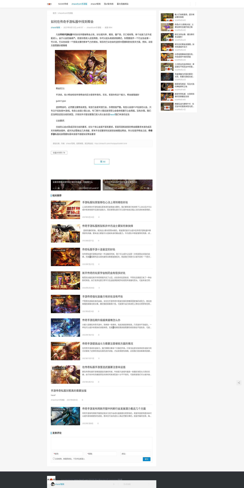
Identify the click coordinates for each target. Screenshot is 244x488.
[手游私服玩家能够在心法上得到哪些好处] (65, 210)
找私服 (120, 480)
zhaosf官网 (96, 4)
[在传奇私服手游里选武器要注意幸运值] (65, 374)
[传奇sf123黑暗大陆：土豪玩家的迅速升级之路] (167, 24)
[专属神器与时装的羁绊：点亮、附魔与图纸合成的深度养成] (167, 74)
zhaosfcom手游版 (79, 4)
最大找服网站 (122, 4)
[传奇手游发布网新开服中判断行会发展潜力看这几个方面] (65, 416)
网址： (124, 454)
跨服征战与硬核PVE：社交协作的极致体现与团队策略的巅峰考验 (184, 106)
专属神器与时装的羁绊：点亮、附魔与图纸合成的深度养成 (184, 76)
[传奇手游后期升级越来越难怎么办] (65, 327)
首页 (54, 13)
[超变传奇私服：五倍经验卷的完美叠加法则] (167, 94)
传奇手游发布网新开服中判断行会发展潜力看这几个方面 (114, 408)
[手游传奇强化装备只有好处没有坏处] (65, 304)
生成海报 (127, 484)
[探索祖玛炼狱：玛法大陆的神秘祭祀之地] (167, 84)
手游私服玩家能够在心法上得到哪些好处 (105, 202)
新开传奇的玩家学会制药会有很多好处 (103, 273)
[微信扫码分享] (134, 484)
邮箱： (90, 454)
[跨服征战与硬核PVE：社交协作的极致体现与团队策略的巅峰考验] (167, 104)
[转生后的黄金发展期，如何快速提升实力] (167, 44)
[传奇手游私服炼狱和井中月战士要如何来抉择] (65, 233)
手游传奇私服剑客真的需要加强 (68, 390)
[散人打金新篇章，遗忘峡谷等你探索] (167, 14)
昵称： (57, 454)
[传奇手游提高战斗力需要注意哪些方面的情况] (65, 351)
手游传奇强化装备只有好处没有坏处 (102, 296)
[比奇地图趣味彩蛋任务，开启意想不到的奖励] (167, 54)
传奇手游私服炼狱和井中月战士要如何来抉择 (107, 226)
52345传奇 (63, 4)
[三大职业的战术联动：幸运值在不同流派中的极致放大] (167, 64)
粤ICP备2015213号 (101, 480)
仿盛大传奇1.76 (59, 153)
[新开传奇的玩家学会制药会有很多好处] (65, 280)
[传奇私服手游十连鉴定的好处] (65, 257)
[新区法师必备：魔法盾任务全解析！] (167, 34)
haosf (112, 114)
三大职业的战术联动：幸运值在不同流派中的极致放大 (184, 66)
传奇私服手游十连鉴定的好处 (98, 249)
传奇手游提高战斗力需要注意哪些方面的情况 (107, 343)
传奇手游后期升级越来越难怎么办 (101, 320)
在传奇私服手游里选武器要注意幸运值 (103, 367)
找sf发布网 (108, 4)
